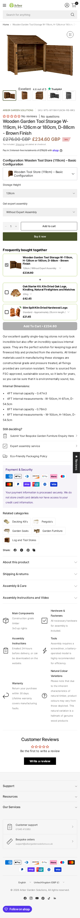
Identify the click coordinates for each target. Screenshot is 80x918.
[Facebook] (25, 898)
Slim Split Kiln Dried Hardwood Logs (45, 307)
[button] (11, 116)
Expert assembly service (25, 446)
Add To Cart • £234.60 (40, 326)
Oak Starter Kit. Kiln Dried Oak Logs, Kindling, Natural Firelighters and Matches (49, 288)
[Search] (72, 14)
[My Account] (67, 5)
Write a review (40, 761)
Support (8, 786)
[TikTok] (49, 898)
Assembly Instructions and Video (26, 597)
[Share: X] (21, 550)
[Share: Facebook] (15, 550)
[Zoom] (70, 34)
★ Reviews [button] (76, 462)
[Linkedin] (55, 898)
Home (6, 24)
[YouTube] (37, 898)
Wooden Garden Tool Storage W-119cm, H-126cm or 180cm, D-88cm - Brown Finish (48, 260)
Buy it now (40, 236)
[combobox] (40, 173)
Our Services (11, 807)
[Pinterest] (43, 898)
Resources (10, 796)
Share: (6, 550)
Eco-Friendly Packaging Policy (28, 456)
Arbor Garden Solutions (18, 110)
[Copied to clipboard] (33, 550)
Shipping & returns (16, 574)
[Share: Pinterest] (28, 550)
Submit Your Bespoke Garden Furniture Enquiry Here (42, 435)
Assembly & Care (14, 586)
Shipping (20, 144)
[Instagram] (31, 898)
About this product (16, 562)
